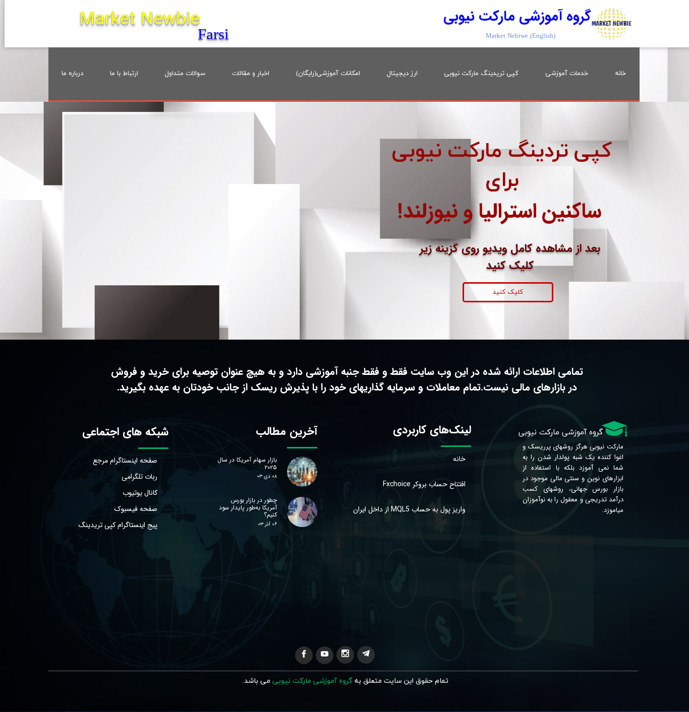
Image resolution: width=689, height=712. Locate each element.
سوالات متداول (185, 73)
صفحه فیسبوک (135, 508)
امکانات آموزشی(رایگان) (328, 73)
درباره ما (72, 73)
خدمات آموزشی (566, 73)
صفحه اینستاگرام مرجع (128, 460)
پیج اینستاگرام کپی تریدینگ (128, 525)
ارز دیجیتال (402, 73)
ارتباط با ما (124, 73)
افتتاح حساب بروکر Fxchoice (437, 484)
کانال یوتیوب (140, 492)
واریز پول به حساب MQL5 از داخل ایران (437, 509)
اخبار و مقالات (250, 73)
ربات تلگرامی (139, 476)
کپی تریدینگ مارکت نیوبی (481, 73)
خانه (620, 73)
